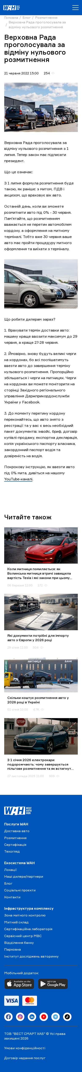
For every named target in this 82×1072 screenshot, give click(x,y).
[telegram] (55, 1017)
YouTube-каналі (18, 479)
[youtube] (44, 1017)
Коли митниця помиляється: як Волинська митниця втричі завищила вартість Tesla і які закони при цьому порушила (39, 573)
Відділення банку (19, 942)
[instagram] (20, 1017)
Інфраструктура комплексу (29, 908)
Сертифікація (15, 844)
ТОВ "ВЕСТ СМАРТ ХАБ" (24, 1034)
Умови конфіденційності (24, 1048)
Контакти (12, 897)
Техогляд (12, 851)
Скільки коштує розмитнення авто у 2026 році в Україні (38, 700)
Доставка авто (16, 831)
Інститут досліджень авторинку (31, 956)
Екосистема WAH (19, 863)
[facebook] (8, 1017)
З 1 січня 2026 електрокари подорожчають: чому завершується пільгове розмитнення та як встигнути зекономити (40, 764)
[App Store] (19, 984)
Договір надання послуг (24, 1058)
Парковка (12, 949)
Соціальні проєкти (20, 890)
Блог (8, 883)
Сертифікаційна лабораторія (28, 929)
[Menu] (75, 7)
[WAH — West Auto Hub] (18, 811)
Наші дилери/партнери (23, 876)
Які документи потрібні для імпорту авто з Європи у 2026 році (38, 637)
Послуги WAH (16, 824)
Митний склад (16, 922)
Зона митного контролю (25, 915)
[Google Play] (53, 984)
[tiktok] (67, 1017)
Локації (10, 870)
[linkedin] (32, 1017)
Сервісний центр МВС (23, 936)
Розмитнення (15, 838)
